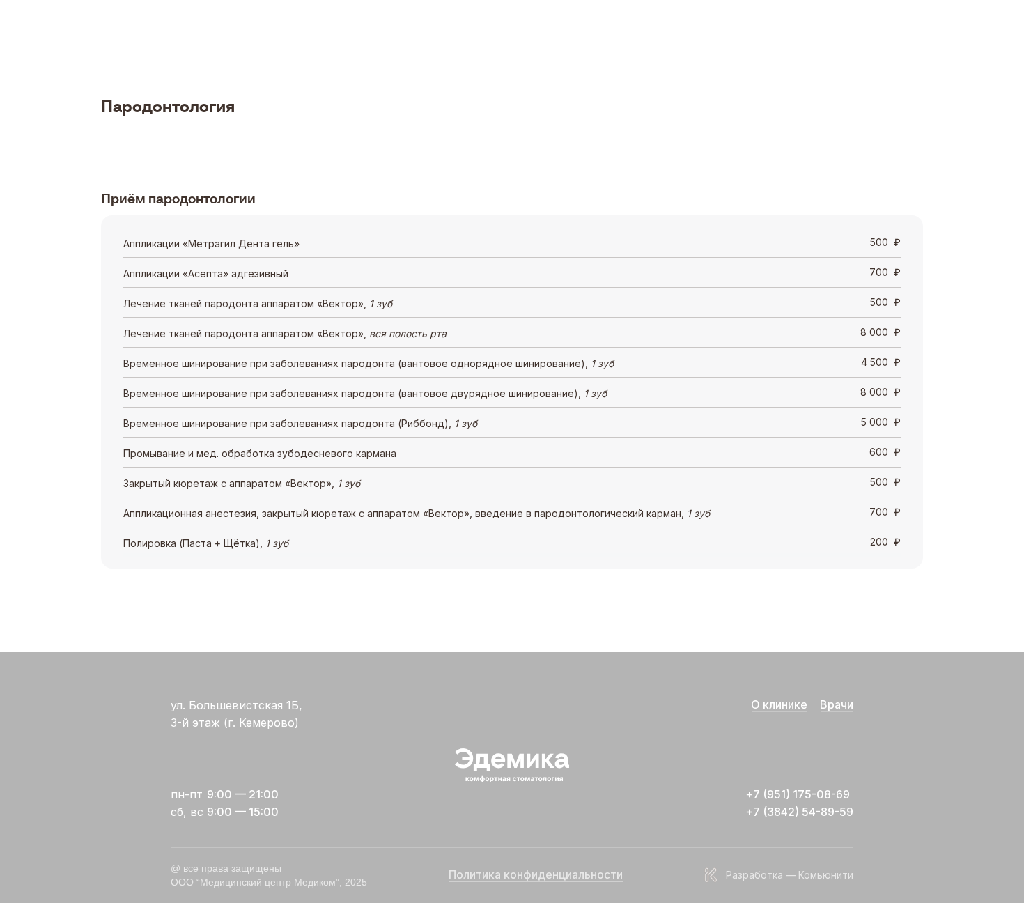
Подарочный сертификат (505, 29)
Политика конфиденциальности (536, 874)
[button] (264, 30)
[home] (148, 30)
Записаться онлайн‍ (762, 29)
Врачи (313, 29)
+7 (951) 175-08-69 (868, 30)
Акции (416, 29)
